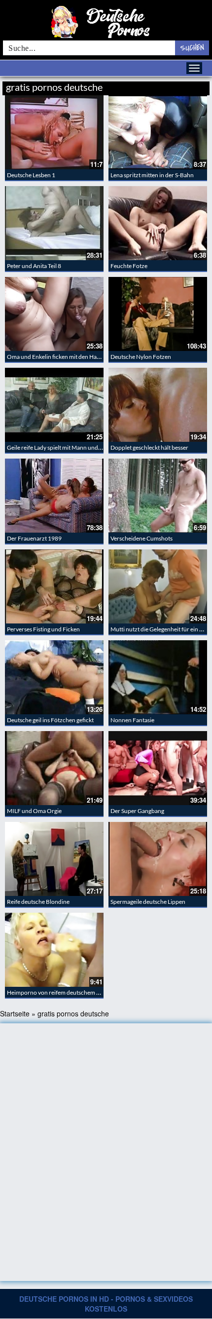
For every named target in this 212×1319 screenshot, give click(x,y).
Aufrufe (159, 85)
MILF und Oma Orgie (34, 811)
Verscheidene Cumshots (141, 538)
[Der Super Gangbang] (157, 768)
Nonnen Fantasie (132, 720)
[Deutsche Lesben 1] (54, 132)
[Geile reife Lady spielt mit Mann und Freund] (54, 405)
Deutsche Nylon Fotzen (140, 356)
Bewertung (191, 85)
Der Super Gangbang (137, 811)
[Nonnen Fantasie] (157, 677)
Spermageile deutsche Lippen (147, 901)
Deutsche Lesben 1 (31, 175)
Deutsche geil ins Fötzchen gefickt (50, 720)
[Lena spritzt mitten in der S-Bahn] (157, 132)
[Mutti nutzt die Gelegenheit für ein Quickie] (157, 586)
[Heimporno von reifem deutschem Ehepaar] (54, 950)
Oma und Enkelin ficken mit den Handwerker (64, 356)
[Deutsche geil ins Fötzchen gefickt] (54, 677)
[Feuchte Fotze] (157, 223)
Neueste (130, 85)
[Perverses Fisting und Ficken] (54, 586)
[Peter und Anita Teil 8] (54, 223)
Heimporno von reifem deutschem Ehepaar (62, 992)
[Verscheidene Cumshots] (157, 496)
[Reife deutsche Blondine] (54, 859)
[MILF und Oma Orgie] (54, 768)
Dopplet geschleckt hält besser (149, 447)
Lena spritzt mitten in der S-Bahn (152, 175)
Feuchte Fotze (128, 266)
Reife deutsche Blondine (38, 901)
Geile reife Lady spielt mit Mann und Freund (62, 447)
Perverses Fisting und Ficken (43, 629)
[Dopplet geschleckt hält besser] (157, 405)
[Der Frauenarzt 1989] (54, 496)
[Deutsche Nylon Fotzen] (157, 314)
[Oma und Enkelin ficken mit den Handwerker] (54, 314)
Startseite (15, 1013)
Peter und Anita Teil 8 (34, 266)
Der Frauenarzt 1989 (34, 538)
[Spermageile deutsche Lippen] (157, 859)
